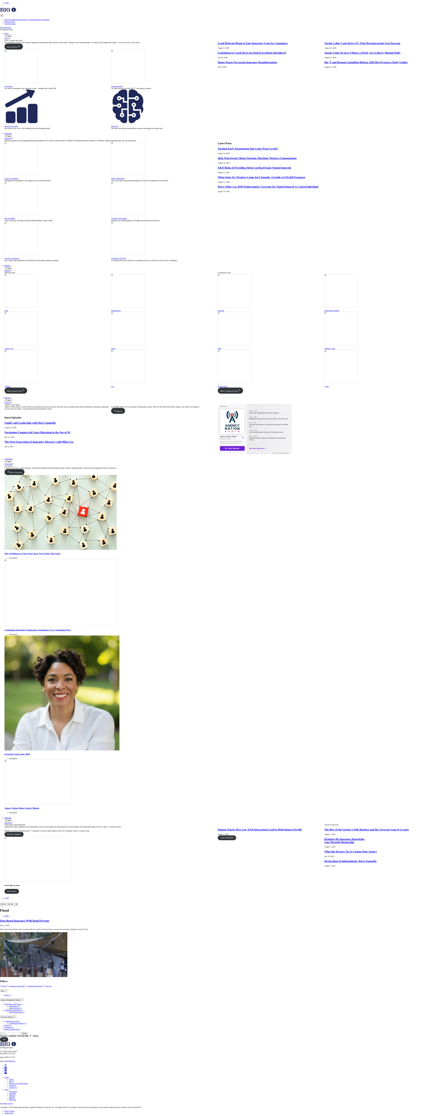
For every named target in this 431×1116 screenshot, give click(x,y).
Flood (113, 349)
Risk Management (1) (16, 1012)
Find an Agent (9, 22)
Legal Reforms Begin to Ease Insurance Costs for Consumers (253, 43)
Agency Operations (11, 178)
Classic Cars (8, 349)
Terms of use (9, 1113)
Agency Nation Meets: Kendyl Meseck (21, 808)
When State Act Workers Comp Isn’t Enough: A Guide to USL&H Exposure (261, 177)
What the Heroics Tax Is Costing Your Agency (350, 851)
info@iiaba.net (10, 1061)
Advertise (12, 1085)
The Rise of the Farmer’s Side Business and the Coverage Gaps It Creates (366, 829)
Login (6, 3)
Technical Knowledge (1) (13, 1010)
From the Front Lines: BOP (17, 754)
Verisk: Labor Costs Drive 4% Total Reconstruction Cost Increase (362, 43)
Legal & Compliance (11, 258)
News (6, 33)
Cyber (326, 386)
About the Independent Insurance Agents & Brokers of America (27, 20)
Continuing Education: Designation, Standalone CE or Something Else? (37, 630)
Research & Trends (11, 126)
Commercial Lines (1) (12, 1021)
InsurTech (114, 126)
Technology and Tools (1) (13, 1004)
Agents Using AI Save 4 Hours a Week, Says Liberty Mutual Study (362, 52)
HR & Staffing (9, 218)
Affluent (7, 386)
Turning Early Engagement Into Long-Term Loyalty (248, 148)
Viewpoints (8, 459)
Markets (7, 266)
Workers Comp (329, 349)
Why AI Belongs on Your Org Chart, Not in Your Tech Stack (32, 553)
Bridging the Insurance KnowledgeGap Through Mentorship (344, 841)
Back (9, 36)
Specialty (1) (8, 1027)
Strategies (7, 133)
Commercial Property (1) (18, 1023)
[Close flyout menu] (2, 15)
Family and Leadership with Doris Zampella (30, 422)
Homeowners (116, 311)
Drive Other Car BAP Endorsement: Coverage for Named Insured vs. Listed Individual (268, 186)
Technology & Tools (118, 258)
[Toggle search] (3, 904)
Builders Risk (222, 386)
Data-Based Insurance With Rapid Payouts (24, 920)
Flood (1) (7, 1025)
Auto (6, 311)
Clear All (48, 986)
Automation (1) (14, 1006)
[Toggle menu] (10, 904)
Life (112, 386)
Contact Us (13, 1088)
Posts (4, 986)
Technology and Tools (16, 986)
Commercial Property (35, 986)
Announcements (117, 86)
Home (6, 916)
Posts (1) (7, 995)
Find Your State (9, 24)
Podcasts (7, 398)
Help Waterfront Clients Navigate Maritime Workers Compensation (257, 158)
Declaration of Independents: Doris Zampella (350, 861)
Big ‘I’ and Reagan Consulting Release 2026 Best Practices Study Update (366, 62)
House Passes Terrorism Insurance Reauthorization (247, 62)
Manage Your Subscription (18, 1083)
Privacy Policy (9, 1111)
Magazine (7, 818)
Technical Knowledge (119, 218)
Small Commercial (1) (12, 1029)
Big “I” (11, 1081)
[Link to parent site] (8, 11)
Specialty (221, 311)
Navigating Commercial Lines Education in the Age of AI (37, 432)
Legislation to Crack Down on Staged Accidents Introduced (252, 52)
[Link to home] (5, 28)
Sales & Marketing (117, 178)
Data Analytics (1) (15, 1008)
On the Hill (8, 86)
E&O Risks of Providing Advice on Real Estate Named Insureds (254, 167)
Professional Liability (331, 311)
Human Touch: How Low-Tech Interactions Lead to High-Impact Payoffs (260, 829)
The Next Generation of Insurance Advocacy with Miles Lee (39, 441)
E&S (219, 349)
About (11, 1079)
